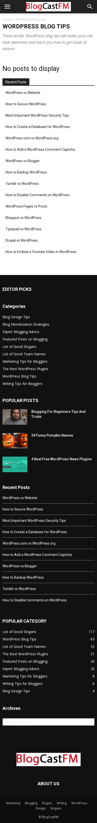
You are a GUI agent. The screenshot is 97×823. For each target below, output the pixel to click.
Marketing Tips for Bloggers (25, 361)
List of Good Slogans (19, 346)
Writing (62, 803)
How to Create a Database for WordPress (37, 127)
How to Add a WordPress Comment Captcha (40, 149)
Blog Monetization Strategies (25, 324)
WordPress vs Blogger (22, 161)
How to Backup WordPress (26, 172)
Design (41, 808)
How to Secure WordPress (25, 104)
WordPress (79, 803)
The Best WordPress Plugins (25, 368)
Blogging (31, 803)
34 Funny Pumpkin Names (52, 435)
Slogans (55, 808)
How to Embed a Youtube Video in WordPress (40, 252)
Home (6, 19)
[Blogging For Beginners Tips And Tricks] (14, 417)
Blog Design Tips (16, 317)
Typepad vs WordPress (23, 229)
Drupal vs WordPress (21, 240)
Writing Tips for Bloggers (22, 383)
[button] (90, 6)
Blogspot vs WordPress (23, 218)
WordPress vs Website (22, 93)
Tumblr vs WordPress (22, 184)
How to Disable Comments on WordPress (37, 195)
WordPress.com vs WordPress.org (31, 138)
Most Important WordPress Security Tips (37, 115)
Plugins (47, 803)
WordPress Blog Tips (19, 376)
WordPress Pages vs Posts (26, 206)
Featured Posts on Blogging (25, 339)
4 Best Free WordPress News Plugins (61, 459)
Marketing (13, 803)
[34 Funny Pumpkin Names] (14, 440)
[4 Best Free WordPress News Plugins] (14, 464)
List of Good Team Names (24, 354)
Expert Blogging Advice (20, 331)
